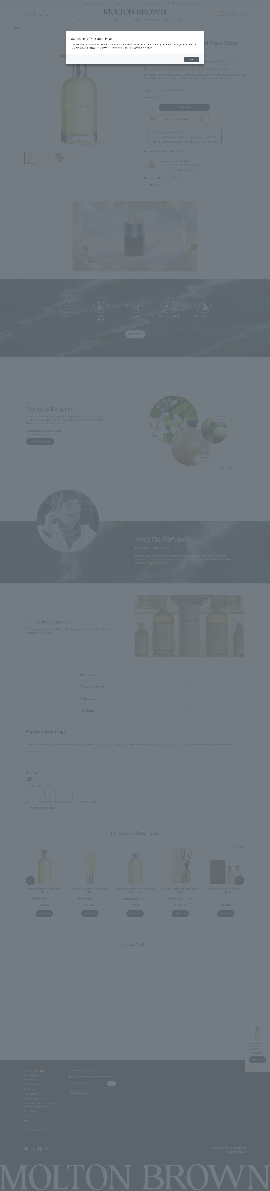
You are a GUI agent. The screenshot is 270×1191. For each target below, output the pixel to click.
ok (191, 59)
